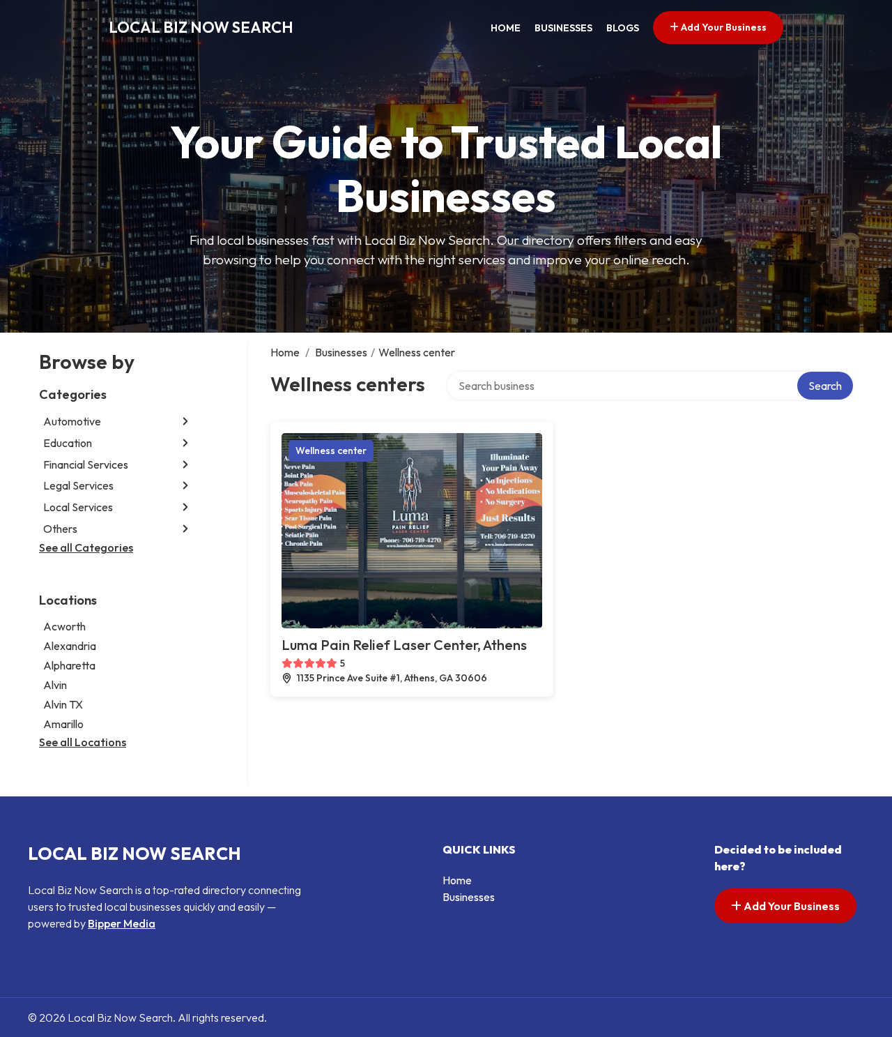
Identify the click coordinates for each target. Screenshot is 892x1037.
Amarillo (63, 724)
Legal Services (78, 485)
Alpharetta (69, 665)
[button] (185, 421)
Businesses (563, 28)
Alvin (55, 685)
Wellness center (331, 450)
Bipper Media (121, 923)
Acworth (64, 626)
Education (67, 443)
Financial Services (85, 464)
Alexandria (69, 646)
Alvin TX (63, 704)
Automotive (72, 421)
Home (506, 28)
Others (60, 529)
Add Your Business (723, 27)
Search (825, 386)
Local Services (78, 507)
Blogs (622, 28)
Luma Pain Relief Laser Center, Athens (404, 644)
